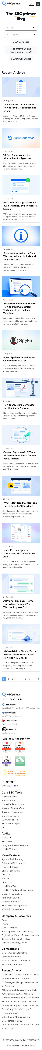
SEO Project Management (14, 905)
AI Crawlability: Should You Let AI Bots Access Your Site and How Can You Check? (20, 654)
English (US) (7, 935)
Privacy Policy (13, 1045)
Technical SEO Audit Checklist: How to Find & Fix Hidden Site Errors (20, 108)
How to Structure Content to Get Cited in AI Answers (18, 406)
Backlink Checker (10, 796)
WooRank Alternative (12, 964)
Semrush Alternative (11, 956)
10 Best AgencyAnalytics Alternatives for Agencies (17, 157)
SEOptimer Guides (21, 58)
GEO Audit (7, 841)
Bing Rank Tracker (10, 867)
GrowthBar (7, 882)
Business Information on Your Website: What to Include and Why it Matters (19, 256)
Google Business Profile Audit (16, 845)
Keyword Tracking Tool (12, 812)
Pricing (5, 923)
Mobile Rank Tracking (12, 893)
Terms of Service (29, 1045)
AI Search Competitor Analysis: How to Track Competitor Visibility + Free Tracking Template (20, 308)
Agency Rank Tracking (12, 859)
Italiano (5, 939)
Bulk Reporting (9, 800)
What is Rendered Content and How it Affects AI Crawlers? (20, 504)
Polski (26, 939)
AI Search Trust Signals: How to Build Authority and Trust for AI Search (20, 206)
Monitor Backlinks (10, 815)
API (3, 827)
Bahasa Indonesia (30, 935)
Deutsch (28, 931)
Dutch (20, 939)
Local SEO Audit (9, 849)
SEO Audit (7, 837)
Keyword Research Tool (13, 808)
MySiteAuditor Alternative (14, 952)
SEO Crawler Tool (10, 819)
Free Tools (7, 878)
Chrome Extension (11, 870)
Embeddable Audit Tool (13, 804)
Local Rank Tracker (10, 886)
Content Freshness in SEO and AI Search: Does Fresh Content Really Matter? (20, 455)
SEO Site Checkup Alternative (16, 960)
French (17, 935)
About (5, 920)
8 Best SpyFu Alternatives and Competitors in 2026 (19, 359)
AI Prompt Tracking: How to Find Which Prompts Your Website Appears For (18, 604)
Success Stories (9, 927)
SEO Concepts (21, 41)
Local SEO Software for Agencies (17, 890)
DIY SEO (6, 874)
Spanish (12, 931)
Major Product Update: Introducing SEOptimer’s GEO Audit (19, 553)
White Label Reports (11, 823)
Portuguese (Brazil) (11, 942)
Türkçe (24, 942)
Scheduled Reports (11, 901)
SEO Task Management (13, 909)
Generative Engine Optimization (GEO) (21, 50)
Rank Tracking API (10, 897)
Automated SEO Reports (14, 863)
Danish (20, 931)
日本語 (13, 939)
